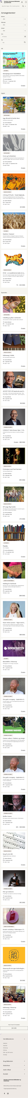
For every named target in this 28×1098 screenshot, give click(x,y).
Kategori (3, 28)
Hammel (5, 1045)
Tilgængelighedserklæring (10, 1088)
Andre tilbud (7, 1070)
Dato (2, 34)
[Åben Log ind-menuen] (22, 2)
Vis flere (14, 1028)
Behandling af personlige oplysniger (12, 1086)
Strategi (5, 1054)
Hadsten (5, 1043)
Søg (2, 40)
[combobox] (14, 6)
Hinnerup (5, 1048)
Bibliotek (3, 16)
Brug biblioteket (8, 1061)
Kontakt (5, 1074)
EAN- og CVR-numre (8, 1052)
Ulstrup (5, 1050)
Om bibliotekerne (8, 1039)
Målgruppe (3, 22)
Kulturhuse (6, 1065)
